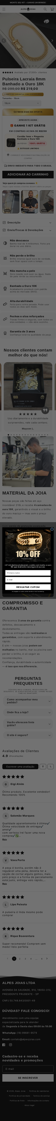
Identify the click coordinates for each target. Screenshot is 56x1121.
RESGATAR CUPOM (28, 587)
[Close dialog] (52, 529)
